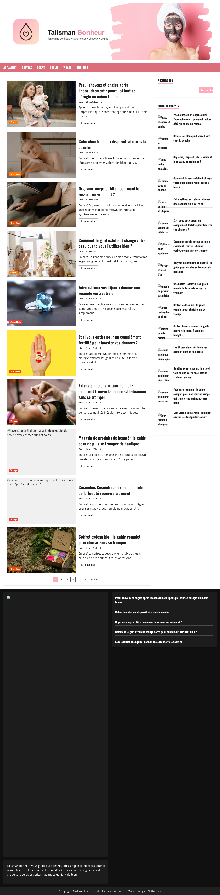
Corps (41, 67)
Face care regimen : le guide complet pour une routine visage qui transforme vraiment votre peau (191, 396)
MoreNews (135, 891)
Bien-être (82, 67)
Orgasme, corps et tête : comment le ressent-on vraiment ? (41, 205)
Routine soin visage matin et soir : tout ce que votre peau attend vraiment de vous (192, 372)
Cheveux (27, 67)
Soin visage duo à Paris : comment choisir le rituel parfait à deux (192, 415)
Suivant (95, 579)
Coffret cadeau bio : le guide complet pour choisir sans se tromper (41, 550)
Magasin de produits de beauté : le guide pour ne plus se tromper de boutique (41, 452)
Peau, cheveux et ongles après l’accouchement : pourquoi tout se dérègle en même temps (41, 104)
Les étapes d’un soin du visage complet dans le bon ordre (190, 349)
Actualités (10, 67)
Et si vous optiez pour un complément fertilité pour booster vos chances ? (41, 353)
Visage (67, 67)
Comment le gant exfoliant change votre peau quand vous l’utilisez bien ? (41, 254)
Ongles (54, 67)
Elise (81, 101)
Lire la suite (89, 123)
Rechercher (165, 80)
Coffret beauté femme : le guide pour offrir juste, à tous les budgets (191, 330)
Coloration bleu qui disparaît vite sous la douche (41, 155)
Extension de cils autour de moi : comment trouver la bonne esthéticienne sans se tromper (41, 402)
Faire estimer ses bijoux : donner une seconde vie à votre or (41, 303)
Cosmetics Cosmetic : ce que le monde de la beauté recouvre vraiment (41, 501)
